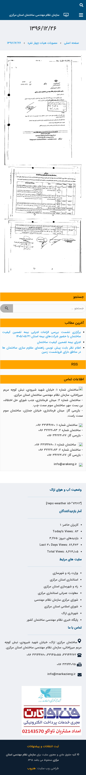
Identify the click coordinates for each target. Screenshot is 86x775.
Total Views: (56, 551)
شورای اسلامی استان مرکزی (61, 606)
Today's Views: (64, 531)
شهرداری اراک (69, 613)
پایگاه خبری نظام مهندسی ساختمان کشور (52, 620)
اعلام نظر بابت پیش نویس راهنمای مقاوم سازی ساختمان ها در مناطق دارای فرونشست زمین (41, 349)
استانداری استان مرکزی (64, 579)
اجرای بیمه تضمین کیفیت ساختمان (59, 342)
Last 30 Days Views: (54, 544)
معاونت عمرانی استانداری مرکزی (58, 593)
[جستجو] (81, 5)
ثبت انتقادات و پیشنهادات (43, 746)
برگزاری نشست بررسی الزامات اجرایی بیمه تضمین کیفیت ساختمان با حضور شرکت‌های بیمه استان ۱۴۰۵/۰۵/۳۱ (41, 334)
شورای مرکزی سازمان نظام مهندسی (56, 600)
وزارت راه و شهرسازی (65, 573)
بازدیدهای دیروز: (68, 538)
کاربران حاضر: (69, 524)
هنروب (31, 768)
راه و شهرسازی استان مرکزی (61, 586)
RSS (74, 364)
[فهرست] (81, 15)
